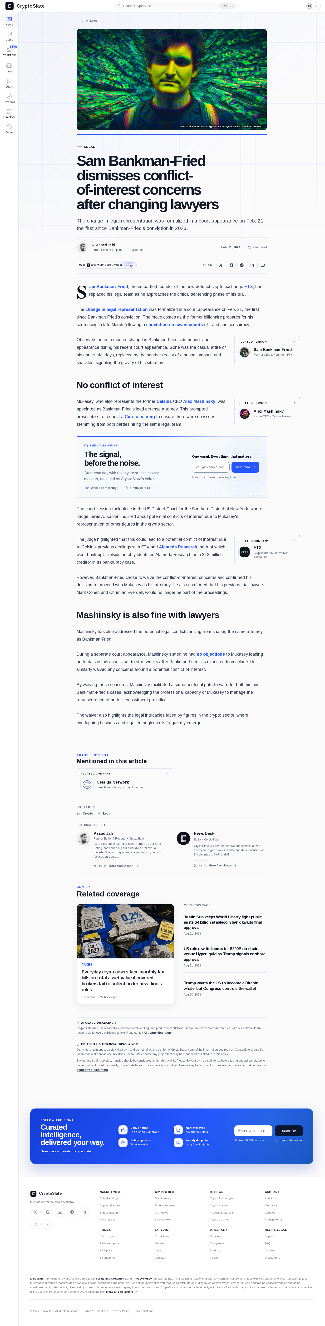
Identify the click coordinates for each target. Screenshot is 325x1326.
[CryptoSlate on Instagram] (35, 1224)
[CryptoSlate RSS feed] (47, 1224)
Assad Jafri (105, 245)
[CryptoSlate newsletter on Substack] (60, 1212)
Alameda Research (178, 547)
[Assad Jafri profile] (83, 838)
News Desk (204, 833)
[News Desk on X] (195, 865)
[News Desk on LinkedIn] (200, 865)
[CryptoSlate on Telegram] (72, 1212)
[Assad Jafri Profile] (82, 247)
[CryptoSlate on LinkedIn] (84, 1212)
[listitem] (85, 813)
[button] (9, 129)
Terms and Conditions (111, 1278)
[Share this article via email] (262, 265)
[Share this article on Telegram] (241, 265)
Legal (89, 147)
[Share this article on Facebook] (231, 265)
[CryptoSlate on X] (35, 1212)
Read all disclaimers (119, 1291)
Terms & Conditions (95, 1311)
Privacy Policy (142, 1278)
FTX (248, 286)
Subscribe (289, 1130)
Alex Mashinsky (199, 401)
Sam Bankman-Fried (108, 286)
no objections (211, 654)
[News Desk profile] (183, 838)
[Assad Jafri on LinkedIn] (100, 866)
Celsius (164, 401)
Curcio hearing (140, 416)
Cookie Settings (143, 1311)
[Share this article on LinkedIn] (252, 265)
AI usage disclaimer (158, 1032)
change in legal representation (116, 309)
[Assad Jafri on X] (95, 866)
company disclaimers (92, 1070)
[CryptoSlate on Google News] (47, 1212)
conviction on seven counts (174, 324)
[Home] (78, 21)
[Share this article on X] (221, 265)
